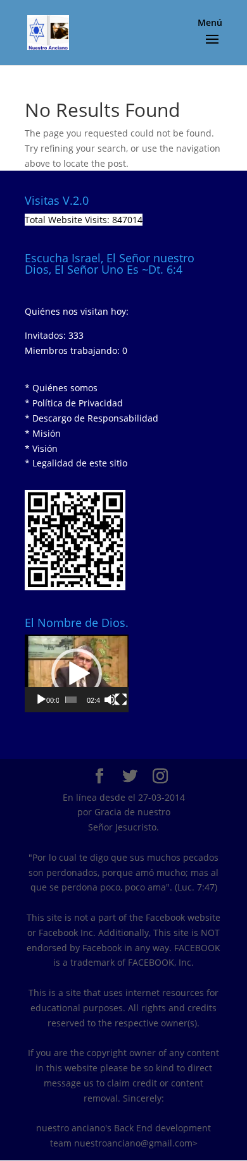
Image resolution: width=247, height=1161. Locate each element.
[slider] (71, 699)
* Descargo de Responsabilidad (91, 418)
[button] (76, 673)
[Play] (41, 699)
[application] (77, 673)
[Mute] (110, 699)
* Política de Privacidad (74, 403)
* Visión (41, 448)
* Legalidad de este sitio (76, 463)
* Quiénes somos (61, 388)
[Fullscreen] (121, 699)
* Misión (43, 433)
